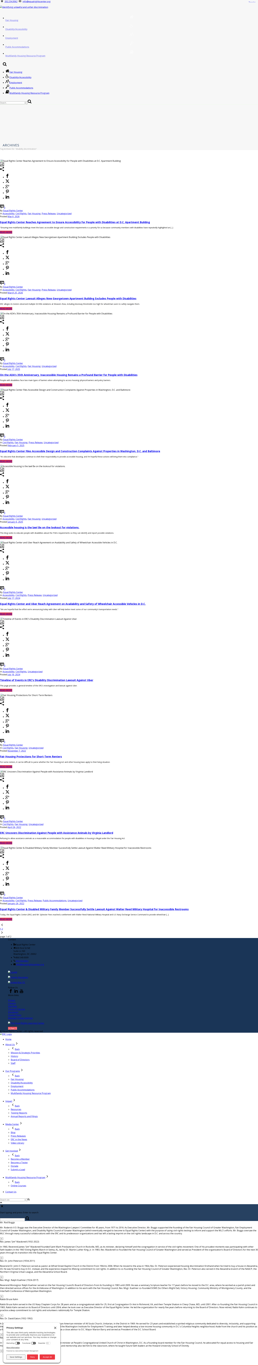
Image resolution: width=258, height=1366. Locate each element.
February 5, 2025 (16, 445)
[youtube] (21, 992)
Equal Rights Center (13, 210)
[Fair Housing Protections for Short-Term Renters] (0, 695)
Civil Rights (21, 213)
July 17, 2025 (14, 369)
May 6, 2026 (13, 216)
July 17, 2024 (14, 598)
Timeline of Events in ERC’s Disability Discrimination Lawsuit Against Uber (46, 680)
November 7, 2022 (17, 750)
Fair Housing (11, 20)
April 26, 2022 (14, 827)
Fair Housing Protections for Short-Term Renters (31, 756)
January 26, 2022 (16, 903)
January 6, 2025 (15, 521)
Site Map (12, 1006)
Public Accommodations (17, 46)
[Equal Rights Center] (24, 7)
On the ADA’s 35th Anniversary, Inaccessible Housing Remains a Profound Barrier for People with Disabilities (68, 375)
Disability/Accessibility (16, 29)
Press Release (49, 213)
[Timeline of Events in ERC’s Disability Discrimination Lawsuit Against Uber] (0, 618)
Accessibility (9, 213)
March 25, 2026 (15, 292)
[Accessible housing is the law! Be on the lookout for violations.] (0, 466)
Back (17, 1049)
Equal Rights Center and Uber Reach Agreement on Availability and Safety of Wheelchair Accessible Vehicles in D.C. (73, 604)
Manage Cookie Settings (20, 1018)
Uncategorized (64, 213)
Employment (11, 38)
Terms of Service (16, 1009)
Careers (12, 1003)
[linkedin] (16, 992)
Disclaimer (13, 1012)
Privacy (11, 1000)
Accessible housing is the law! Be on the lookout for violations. (39, 527)
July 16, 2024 (14, 674)
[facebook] (11, 992)
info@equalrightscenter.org (37, 1)
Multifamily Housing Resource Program (25, 55)
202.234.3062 (11, 1)
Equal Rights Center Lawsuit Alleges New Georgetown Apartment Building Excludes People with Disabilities (68, 298)
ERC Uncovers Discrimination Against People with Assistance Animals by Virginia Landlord (56, 832)
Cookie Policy (14, 1015)
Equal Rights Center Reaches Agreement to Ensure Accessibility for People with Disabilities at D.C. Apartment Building (75, 222)
